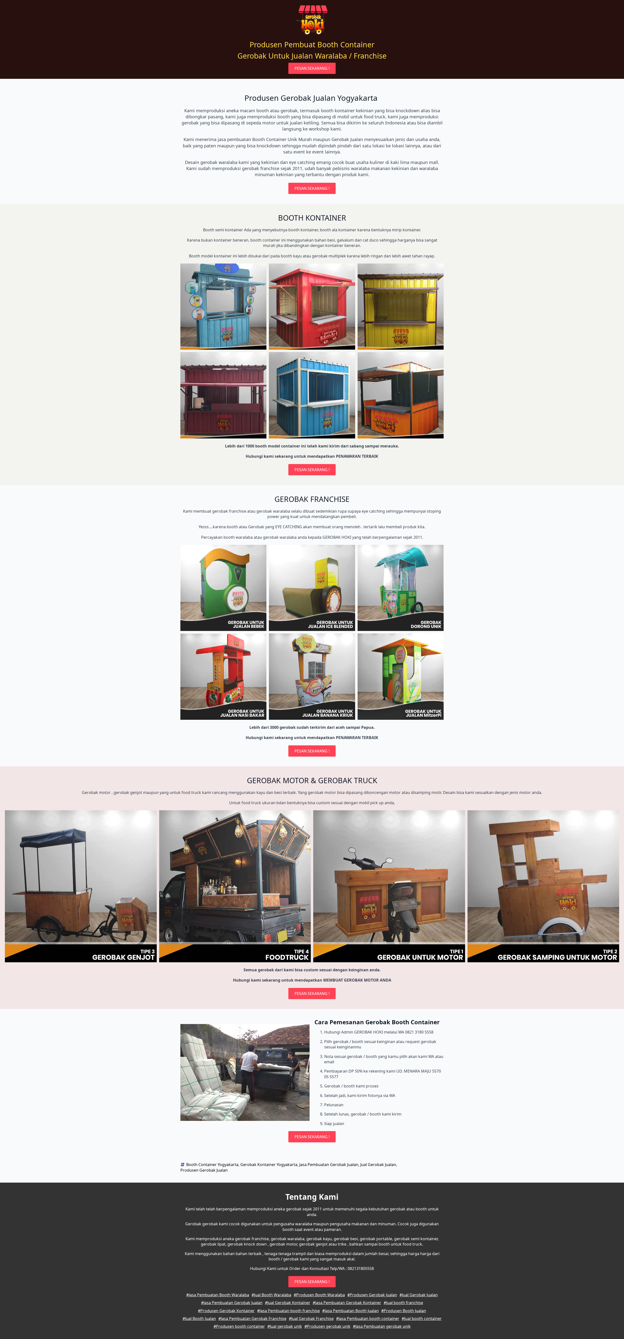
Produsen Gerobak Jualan (204, 1170)
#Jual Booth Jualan (199, 1318)
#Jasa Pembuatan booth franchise (288, 1310)
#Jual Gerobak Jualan (419, 1295)
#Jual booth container (422, 1318)
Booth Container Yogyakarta (212, 1164)
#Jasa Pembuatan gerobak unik (382, 1326)
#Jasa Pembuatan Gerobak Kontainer (347, 1302)
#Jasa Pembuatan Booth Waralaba (217, 1295)
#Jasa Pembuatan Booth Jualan (350, 1310)
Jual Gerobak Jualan (378, 1164)
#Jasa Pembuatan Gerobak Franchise (252, 1318)
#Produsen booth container (239, 1326)
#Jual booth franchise (403, 1302)
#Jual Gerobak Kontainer (287, 1302)
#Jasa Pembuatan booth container (367, 1318)
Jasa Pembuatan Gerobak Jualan (328, 1164)
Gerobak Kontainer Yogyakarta (268, 1164)
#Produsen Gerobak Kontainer (226, 1310)
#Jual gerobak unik (284, 1326)
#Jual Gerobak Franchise (311, 1318)
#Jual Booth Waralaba (271, 1295)
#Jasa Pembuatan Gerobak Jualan (232, 1302)
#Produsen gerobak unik (327, 1326)
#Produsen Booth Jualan (403, 1310)
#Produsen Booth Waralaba (319, 1295)
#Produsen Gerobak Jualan (372, 1295)
